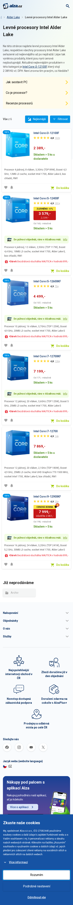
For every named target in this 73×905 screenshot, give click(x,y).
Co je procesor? (16, 93)
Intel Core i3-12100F (35, 66)
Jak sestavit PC (16, 82)
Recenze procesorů (19, 103)
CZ (10, 766)
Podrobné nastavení (36, 886)
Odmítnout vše (36, 897)
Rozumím (36, 875)
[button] (36, 613)
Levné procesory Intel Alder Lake (46, 17)
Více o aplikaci (19, 807)
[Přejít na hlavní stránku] (12, 6)
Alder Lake (13, 17)
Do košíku (62, 188)
